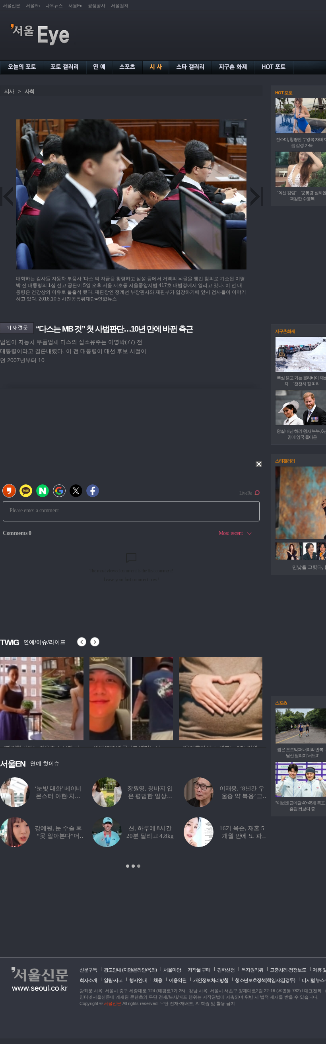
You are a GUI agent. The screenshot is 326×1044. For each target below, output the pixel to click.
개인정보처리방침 (210, 980)
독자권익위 (252, 970)
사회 (29, 91)
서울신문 (11, 5)
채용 (157, 980)
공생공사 (96, 5)
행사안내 (138, 980)
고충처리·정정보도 (288, 970)
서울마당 (172, 970)
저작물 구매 (199, 970)
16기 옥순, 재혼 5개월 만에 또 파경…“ (241, 836)
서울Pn (33, 5)
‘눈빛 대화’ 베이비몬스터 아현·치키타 (58, 796)
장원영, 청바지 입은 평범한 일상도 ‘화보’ (150, 796)
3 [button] (138, 866)
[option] (41, 697)
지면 (127, 970)
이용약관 (177, 980)
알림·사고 (113, 980)
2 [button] (133, 866)
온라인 (139, 970)
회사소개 (88, 980)
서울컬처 (119, 5)
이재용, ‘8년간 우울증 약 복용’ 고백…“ (241, 796)
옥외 (151, 970)
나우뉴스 (54, 5)
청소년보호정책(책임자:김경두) (265, 980)
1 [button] (127, 866)
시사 (9, 91)
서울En (75, 5)
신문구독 (88, 970)
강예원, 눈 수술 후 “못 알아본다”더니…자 (58, 836)
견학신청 (226, 970)
